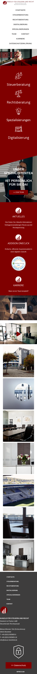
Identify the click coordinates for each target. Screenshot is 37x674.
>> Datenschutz (18, 665)
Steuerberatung (20, 15)
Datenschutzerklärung (20, 43)
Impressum (20, 672)
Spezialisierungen (20, 29)
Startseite (20, 10)
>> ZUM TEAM (18, 192)
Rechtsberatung (20, 20)
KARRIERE (18, 285)
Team (14, 34)
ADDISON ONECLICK (18, 243)
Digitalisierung (20, 24)
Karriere (20, 39)
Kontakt (25, 34)
